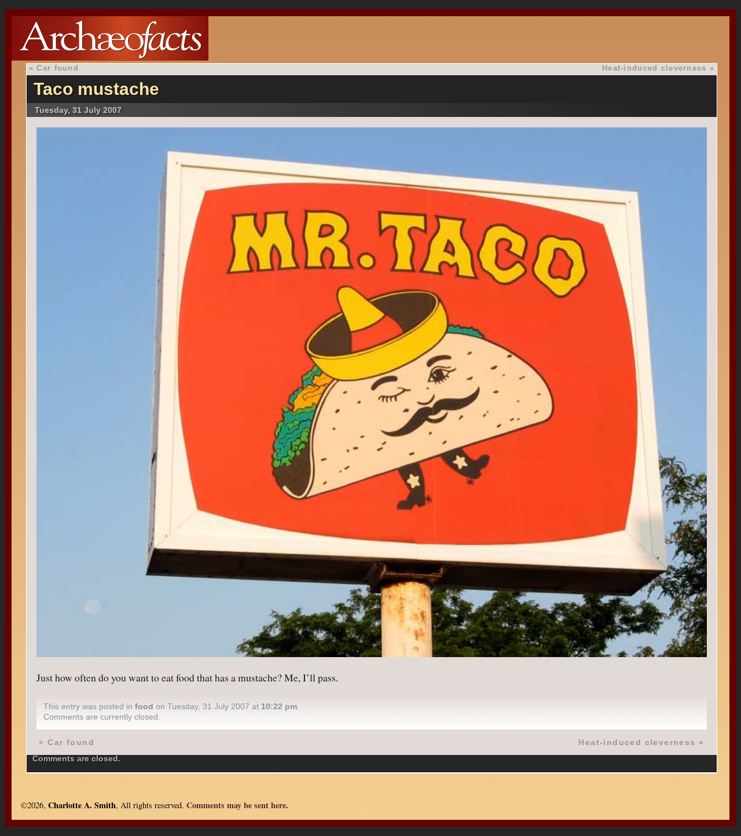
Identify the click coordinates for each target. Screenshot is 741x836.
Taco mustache (96, 88)
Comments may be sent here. (237, 805)
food (144, 706)
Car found (57, 68)
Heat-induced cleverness (654, 68)
